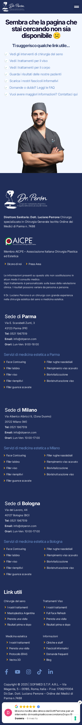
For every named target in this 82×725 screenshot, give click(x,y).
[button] (76, 7)
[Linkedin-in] (50, 672)
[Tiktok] (39, 672)
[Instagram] (28, 672)
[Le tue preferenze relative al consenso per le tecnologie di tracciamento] (75, 718)
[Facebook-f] (6, 672)
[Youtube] (17, 672)
